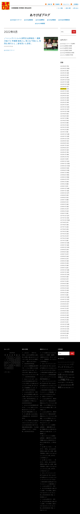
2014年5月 (63, 313)
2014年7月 (63, 308)
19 (17, 362)
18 (14, 362)
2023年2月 (63, 75)
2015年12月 (63, 270)
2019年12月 (63, 161)
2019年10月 (63, 166)
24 (12, 365)
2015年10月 (63, 274)
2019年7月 (63, 172)
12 (17, 360)
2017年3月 (63, 236)
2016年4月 (63, 261)
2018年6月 (63, 202)
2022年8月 (63, 89)
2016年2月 (63, 265)
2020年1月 (63, 159)
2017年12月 (63, 215)
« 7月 (5, 372)
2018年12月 (63, 188)
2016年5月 (63, 258)
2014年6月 (63, 310)
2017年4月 (63, 233)
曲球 (69, 382)
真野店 (64, 385)
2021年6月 (63, 120)
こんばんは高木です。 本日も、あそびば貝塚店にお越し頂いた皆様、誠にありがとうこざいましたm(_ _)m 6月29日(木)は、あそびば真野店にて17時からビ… (30, 396)
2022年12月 (63, 80)
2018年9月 (63, 195)
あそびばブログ (40, 15)
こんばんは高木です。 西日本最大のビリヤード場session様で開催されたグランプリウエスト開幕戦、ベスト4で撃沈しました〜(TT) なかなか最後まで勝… (48, 403)
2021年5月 (63, 123)
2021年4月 (63, 125)
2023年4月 (63, 70)
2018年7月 (63, 200)
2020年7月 (63, 145)
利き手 (73, 374)
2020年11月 (63, 136)
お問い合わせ (75, 8)
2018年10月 (63, 193)
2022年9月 (63, 86)
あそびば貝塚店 (64, 50)
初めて (67, 374)
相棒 (62, 385)
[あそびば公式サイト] (6, 8)
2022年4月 (63, 98)
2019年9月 (63, 168)
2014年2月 (63, 320)
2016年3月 (63, 263)
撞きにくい (64, 382)
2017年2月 (63, 238)
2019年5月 (63, 177)
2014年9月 (63, 304)
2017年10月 (63, 220)
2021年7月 (63, 118)
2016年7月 (63, 254)
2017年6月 (63, 229)
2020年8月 (63, 143)
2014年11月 (63, 299)
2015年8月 (63, 279)
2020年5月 (63, 150)
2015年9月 (63, 276)
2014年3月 (63, 317)
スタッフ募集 (60, 8)
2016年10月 (63, 247)
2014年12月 (63, 297)
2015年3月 (63, 290)
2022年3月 (63, 100)
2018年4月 (63, 206)
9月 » (9, 372)
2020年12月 (63, 134)
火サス (59, 385)
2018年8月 (63, 197)
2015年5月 (63, 286)
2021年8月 (63, 116)
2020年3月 (63, 154)
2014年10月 (63, 301)
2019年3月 (63, 181)
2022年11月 (63, 82)
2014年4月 (63, 315)
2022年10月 (63, 84)
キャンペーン (66, 4)
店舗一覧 (50, 4)
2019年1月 (63, 186)
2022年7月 (63, 91)
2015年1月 (63, 295)
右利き (70, 377)
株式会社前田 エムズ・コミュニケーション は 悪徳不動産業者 (48, 377)
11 (14, 360)
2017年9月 (63, 222)
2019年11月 (63, 163)
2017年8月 (63, 224)
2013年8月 (63, 333)
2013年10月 (63, 329)
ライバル (72, 369)
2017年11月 (63, 218)
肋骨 (71, 385)
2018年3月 (63, 209)
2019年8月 (63, 170)
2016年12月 (63, 243)
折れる (60, 382)
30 (10, 368)
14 (5, 362)
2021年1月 (63, 132)
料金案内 (58, 4)
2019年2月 (63, 184)
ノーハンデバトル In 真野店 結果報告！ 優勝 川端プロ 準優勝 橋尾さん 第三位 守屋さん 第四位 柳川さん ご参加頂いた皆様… (22, 41)
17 (12, 362)
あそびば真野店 (64, 48)
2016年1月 (63, 267)
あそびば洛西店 (64, 46)
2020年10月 (63, 138)
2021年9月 (63, 113)
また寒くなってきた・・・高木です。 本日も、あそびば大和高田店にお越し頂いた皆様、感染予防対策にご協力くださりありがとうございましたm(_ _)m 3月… (48, 451)
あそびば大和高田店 (65, 52)
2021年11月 (63, 109)
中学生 (67, 372)
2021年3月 (63, 127)
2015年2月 (63, 292)
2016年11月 (63, 245)
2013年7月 (63, 335)
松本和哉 (43, 361)
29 (7, 368)
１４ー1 (72, 387)
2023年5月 (63, 68)
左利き (71, 380)
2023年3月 (63, 73)
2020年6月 (63, 147)
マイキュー (68, 367)
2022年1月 (63, 104)
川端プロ (65, 379)
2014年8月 (63, 306)
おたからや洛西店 (65, 55)
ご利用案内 (75, 4)
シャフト (59, 364)
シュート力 (64, 364)
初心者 (70, 374)
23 (10, 365)
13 (19, 360)
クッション (65, 362)
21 (5, 365)
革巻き (67, 387)
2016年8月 (63, 252)
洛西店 (72, 382)
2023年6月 (63, 66)
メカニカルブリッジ (66, 369)
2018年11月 (63, 190)
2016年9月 (63, 249)
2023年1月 (63, 77)
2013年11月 (63, 326)
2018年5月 (63, 204)
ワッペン (62, 372)
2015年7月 (63, 281)
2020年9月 (63, 141)
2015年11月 (63, 272)
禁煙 (67, 385)
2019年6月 (63, 175)
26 (17, 365)
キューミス (60, 362)
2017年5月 (63, 231)
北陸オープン (63, 377)
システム (72, 362)
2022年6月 (63, 93)
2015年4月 (63, 288)
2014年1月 (63, 322)
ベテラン (68, 364)
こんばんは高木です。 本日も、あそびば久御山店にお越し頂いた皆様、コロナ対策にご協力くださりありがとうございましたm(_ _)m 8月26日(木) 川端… (48, 490)
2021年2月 (63, 129)
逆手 (62, 387)
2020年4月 (63, 152)
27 (19, 365)
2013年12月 (63, 324)
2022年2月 (63, 102)
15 (7, 362)
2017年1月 (63, 240)
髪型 (69, 387)
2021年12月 (63, 107)
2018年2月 (63, 211)
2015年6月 (63, 283)
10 (12, 360)
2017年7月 (63, 227)
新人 (67, 382)
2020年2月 (63, 156)
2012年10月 (63, 338)
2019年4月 (63, 179)
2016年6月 (63, 256)
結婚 (69, 385)
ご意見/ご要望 (68, 8)
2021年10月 (63, 111)
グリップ (69, 362)
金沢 (64, 387)
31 (12, 368)
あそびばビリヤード (9, 50)
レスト (59, 372)
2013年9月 (63, 331)
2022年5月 (63, 95)
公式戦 (63, 374)
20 (19, 362)
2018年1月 (63, 213)
